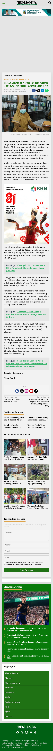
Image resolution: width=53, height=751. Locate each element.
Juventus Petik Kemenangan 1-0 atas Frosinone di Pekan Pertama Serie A (27, 636)
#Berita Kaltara (11, 673)
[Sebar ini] (34, 90)
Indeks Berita (7, 743)
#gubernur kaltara (12, 702)
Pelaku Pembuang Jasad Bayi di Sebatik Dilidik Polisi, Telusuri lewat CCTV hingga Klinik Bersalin (14, 419)
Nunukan (15, 91)
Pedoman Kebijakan (31, 745)
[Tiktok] (36, 391)
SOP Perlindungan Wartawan (14, 747)
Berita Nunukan (11, 79)
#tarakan (8, 678)
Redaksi (18, 743)
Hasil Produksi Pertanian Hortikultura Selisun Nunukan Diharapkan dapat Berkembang (14, 507)
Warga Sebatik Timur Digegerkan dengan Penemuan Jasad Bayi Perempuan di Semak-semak (36, 426)
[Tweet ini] (38, 90)
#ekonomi (9, 717)
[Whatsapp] (47, 90)
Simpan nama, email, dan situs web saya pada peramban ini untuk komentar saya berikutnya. (23, 564)
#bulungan (9, 693)
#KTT (7, 707)
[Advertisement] (26, 45)
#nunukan (9, 688)
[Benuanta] (27, 3)
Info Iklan (29, 743)
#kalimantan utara (12, 683)
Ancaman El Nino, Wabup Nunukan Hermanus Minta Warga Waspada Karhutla (38, 419)
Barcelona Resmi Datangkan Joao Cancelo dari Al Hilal (28, 657)
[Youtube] (31, 391)
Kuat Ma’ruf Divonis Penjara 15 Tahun (12, 399)
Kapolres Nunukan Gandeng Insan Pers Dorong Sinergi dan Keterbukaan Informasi (14, 426)
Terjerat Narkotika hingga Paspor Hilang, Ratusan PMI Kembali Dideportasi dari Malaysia (37, 507)
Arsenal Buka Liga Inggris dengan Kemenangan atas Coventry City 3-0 (27, 643)
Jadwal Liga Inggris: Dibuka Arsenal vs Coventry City (28, 650)
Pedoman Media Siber (11, 745)
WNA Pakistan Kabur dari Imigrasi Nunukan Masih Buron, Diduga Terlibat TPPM (39, 401)
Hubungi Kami (41, 743)
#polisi (7, 712)
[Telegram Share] (42, 90)
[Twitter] (22, 391)
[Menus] (4, 3)
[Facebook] (17, 391)
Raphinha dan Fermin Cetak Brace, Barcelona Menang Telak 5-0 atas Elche (26, 629)
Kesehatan (24, 79)
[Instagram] (26, 391)
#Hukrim (8, 697)
